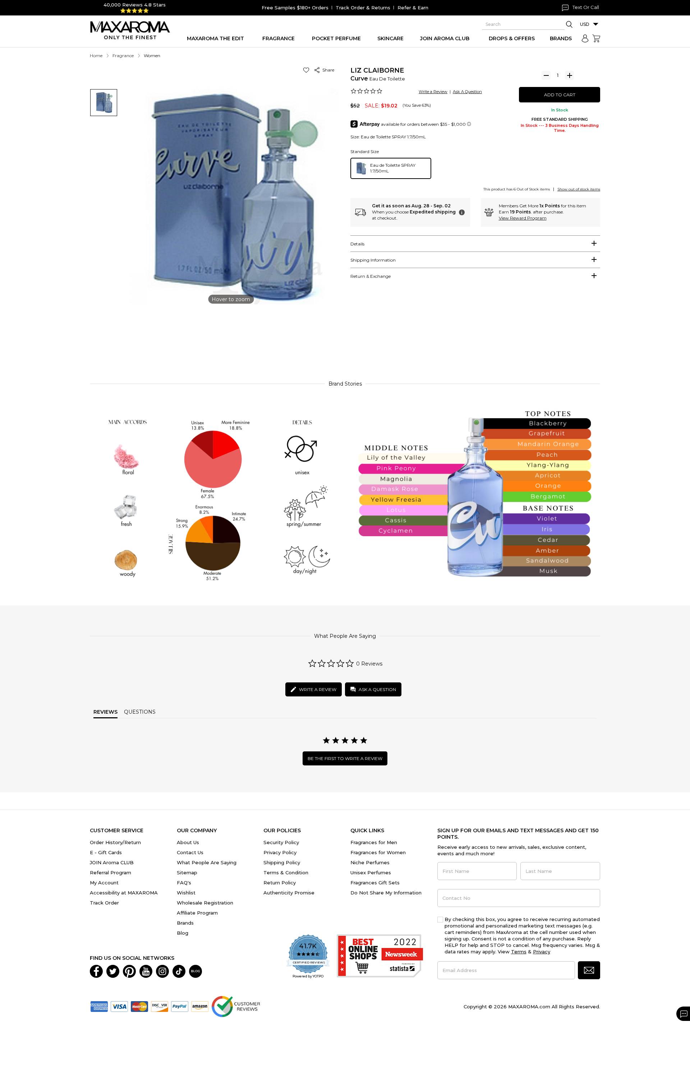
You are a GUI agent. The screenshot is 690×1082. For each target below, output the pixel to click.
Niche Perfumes (370, 862)
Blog (182, 933)
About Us (188, 842)
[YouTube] (145, 970)
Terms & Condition (285, 872)
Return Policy (279, 882)
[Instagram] (162, 970)
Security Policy (281, 842)
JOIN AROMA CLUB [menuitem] (444, 38)
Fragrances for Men (373, 842)
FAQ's (184, 882)
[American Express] (99, 1006)
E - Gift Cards (106, 852)
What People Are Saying (206, 862)
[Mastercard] (139, 1006)
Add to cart (559, 94)
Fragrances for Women (378, 852)
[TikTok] (178, 970)
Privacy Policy (279, 852)
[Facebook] (96, 970)
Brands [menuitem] (561, 38)
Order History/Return (115, 842)
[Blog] (195, 970)
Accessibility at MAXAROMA (124, 892)
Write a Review (433, 91)
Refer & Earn (412, 7)
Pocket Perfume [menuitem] (336, 38)
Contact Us (190, 852)
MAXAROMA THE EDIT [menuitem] (215, 38)
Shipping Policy (281, 862)
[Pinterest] (129, 970)
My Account (104, 882)
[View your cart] (596, 38)
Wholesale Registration (205, 903)
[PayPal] (179, 1006)
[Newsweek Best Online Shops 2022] (380, 956)
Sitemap (187, 872)
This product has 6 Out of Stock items (516, 189)
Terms (518, 951)
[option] (391, 168)
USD (584, 24)
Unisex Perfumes (370, 872)
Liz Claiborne (377, 70)
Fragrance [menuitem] (278, 38)
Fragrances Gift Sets (375, 882)
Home (96, 55)
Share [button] (327, 70)
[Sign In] (585, 38)
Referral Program (110, 872)
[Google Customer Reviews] (235, 1006)
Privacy (541, 951)
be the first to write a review (345, 758)
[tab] (475, 243)
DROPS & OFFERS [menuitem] (512, 38)
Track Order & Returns (363, 7)
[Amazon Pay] (199, 1006)
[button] (307, 70)
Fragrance (123, 55)
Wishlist (186, 892)
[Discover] (159, 1006)
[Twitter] (112, 970)
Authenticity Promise (288, 892)
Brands (185, 923)
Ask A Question (467, 91)
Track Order (104, 903)
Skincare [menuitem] (390, 38)
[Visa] (119, 1006)
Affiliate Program (197, 913)
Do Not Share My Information (386, 892)
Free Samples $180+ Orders (295, 7)
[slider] (345, 342)
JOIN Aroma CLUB (112, 862)
